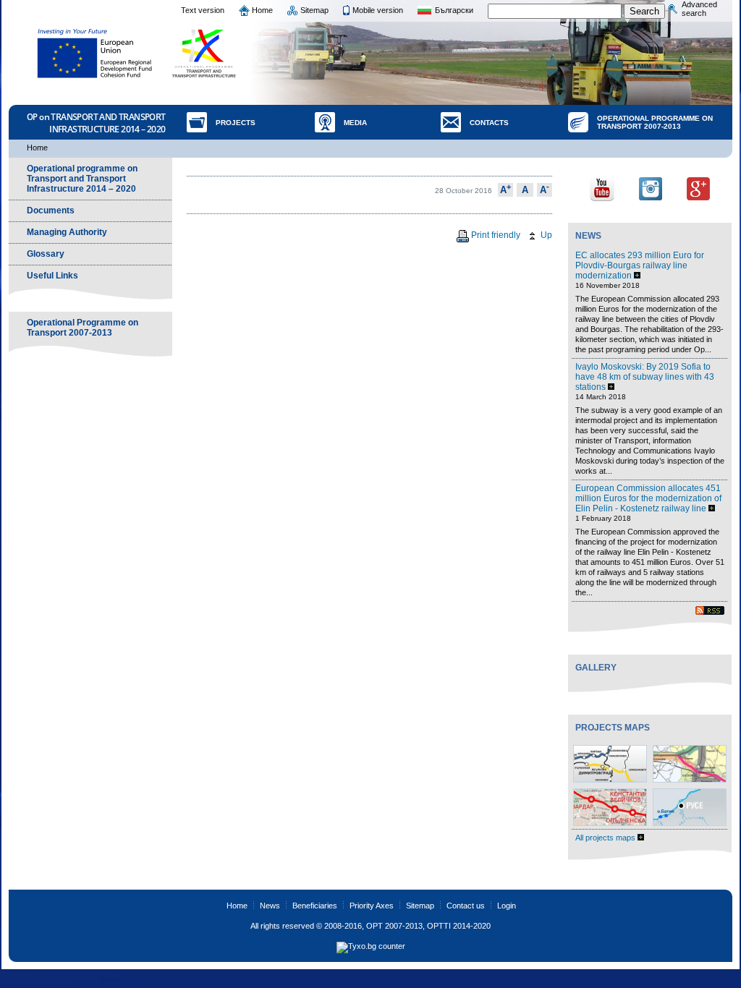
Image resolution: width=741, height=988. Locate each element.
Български (454, 10)
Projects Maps (612, 728)
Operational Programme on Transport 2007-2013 (655, 122)
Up (545, 235)
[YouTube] (602, 188)
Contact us (465, 905)
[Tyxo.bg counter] (370, 946)
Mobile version (377, 10)
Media (355, 123)
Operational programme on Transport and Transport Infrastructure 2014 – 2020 (82, 178)
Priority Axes (372, 905)
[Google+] (698, 188)
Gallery (596, 668)
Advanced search (699, 8)
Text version (202, 10)
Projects (235, 123)
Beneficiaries (314, 905)
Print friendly (494, 235)
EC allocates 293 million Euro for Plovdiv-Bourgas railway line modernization (639, 265)
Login (506, 905)
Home (262, 10)
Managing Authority (67, 232)
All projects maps (606, 837)
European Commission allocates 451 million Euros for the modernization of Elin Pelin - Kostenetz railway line (648, 498)
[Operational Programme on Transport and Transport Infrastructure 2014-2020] (204, 53)
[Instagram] (650, 188)
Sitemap (314, 10)
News (588, 236)
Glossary (45, 254)
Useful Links (52, 276)
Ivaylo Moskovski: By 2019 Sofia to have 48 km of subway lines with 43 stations (644, 377)
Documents (51, 210)
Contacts (489, 123)
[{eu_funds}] (95, 53)
